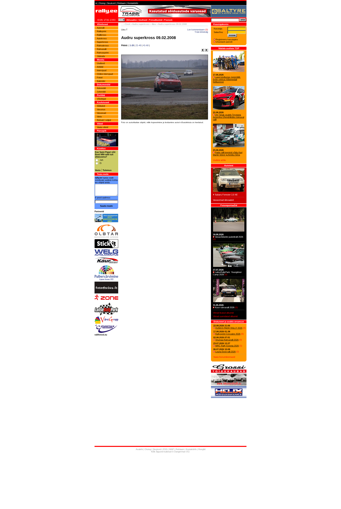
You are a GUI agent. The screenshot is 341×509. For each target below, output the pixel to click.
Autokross (102, 38)
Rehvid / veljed (104, 120)
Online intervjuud (105, 74)
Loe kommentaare (196, 29)
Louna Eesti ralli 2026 (225, 351)
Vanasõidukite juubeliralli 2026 (229, 237)
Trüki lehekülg (201, 32)
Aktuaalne (131, 20)
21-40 (138, 45)
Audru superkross (141, 24)
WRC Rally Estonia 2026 (227, 346)
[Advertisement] (164, 179)
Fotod (99, 77)
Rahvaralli (101, 49)
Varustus (101, 109)
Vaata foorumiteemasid (224, 357)
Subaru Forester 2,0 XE (226, 194)
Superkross (102, 42)
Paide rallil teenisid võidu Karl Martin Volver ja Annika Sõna (227, 153)
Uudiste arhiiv (219, 160)
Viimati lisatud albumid (223, 313)
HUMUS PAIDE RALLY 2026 (228, 328)
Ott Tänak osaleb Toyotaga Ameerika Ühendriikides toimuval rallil (228, 117)
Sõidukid (101, 106)
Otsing (102, 3)
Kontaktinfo (132, 3)
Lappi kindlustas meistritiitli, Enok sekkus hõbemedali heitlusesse (227, 79)
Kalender (101, 81)
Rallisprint (101, 31)
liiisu (154, 24)
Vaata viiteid (102, 127)
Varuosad (101, 113)
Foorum (168, 20)
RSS (165, 449)
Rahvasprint (103, 52)
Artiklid (100, 67)
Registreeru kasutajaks (227, 39)
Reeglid (201, 449)
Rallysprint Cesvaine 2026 (227, 334)
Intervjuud (101, 70)
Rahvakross (103, 45)
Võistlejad (101, 99)
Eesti (127, 24)
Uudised (143, 20)
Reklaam (121, 3)
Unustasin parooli (224, 42)
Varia (99, 116)
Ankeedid (101, 88)
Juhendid (101, 92)
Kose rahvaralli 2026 (224, 307)
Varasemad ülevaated (223, 200)
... (122, 24)
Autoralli (100, 28)
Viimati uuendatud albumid (225, 316)
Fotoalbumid (155, 20)
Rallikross (101, 35)
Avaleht (139, 449)
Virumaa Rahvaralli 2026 (227, 340)
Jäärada (101, 56)
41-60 (146, 45)
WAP (171, 449)
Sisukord (111, 3)
